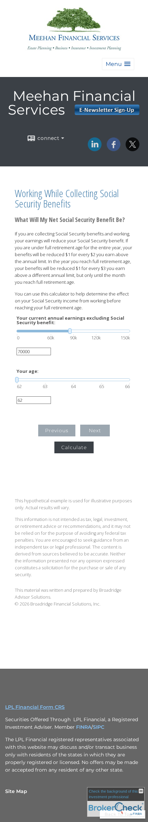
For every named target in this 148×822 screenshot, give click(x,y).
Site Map (16, 791)
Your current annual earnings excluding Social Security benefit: (70, 320)
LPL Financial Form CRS (35, 707)
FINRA (83, 727)
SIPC (98, 727)
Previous (56, 430)
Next (95, 430)
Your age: (28, 371)
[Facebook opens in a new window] (113, 149)
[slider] (73, 331)
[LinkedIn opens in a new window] (95, 149)
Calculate (74, 447)
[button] (118, 64)
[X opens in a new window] (132, 149)
